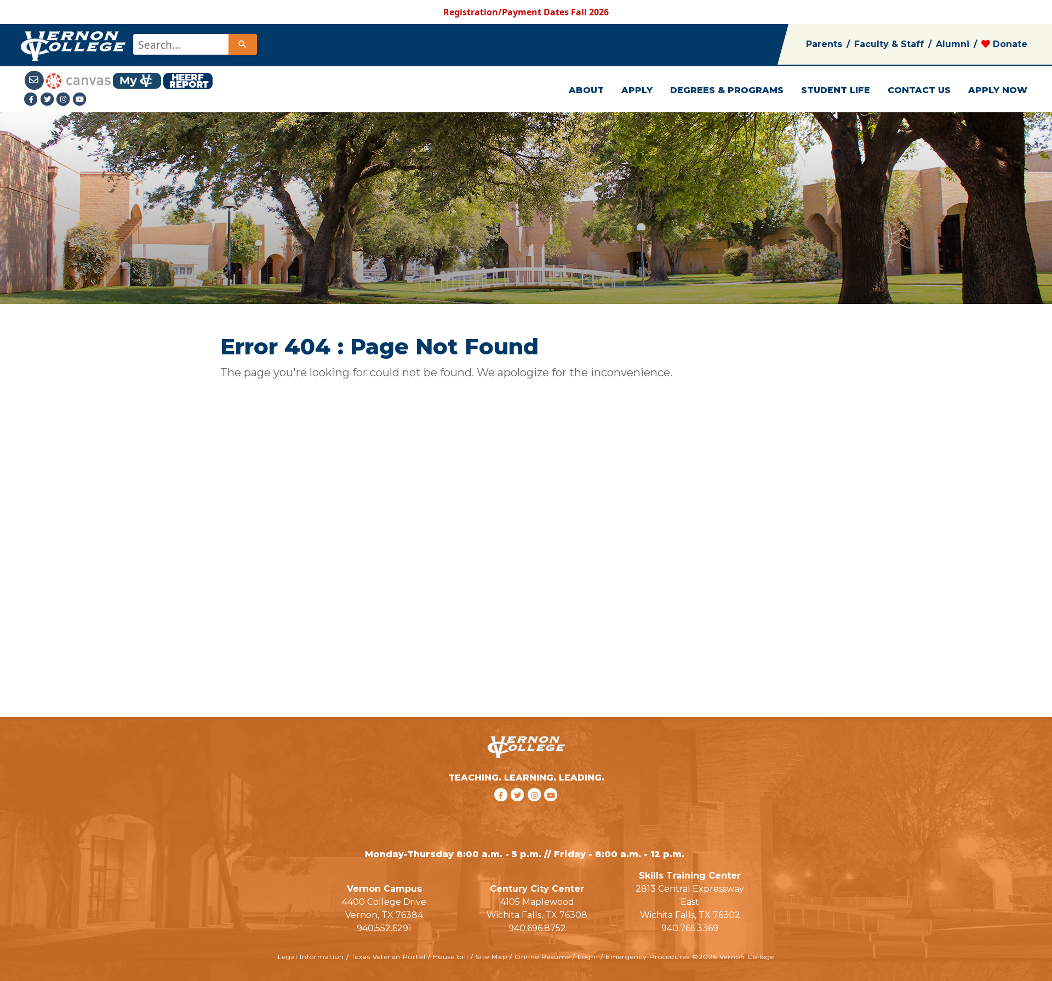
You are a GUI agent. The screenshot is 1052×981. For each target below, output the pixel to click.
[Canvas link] (78, 80)
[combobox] (194, 44)
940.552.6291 (384, 928)
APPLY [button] (637, 90)
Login (588, 957)
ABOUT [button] (586, 90)
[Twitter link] (48, 99)
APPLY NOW (997, 90)
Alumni (952, 44)
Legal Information (311, 957)
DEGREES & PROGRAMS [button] (727, 90)
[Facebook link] (32, 99)
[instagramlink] (536, 809)
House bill (450, 957)
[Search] (242, 44)
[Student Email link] (35, 80)
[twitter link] (519, 809)
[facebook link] (502, 809)
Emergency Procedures (647, 957)
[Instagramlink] (64, 99)
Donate (1008, 44)
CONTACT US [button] (919, 90)
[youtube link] (80, 99)
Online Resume (542, 957)
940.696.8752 (537, 928)
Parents (824, 44)
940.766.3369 (689, 928)
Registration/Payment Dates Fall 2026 (526, 12)
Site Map (491, 957)
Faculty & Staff (889, 44)
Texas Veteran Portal (388, 957)
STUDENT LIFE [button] (835, 90)
